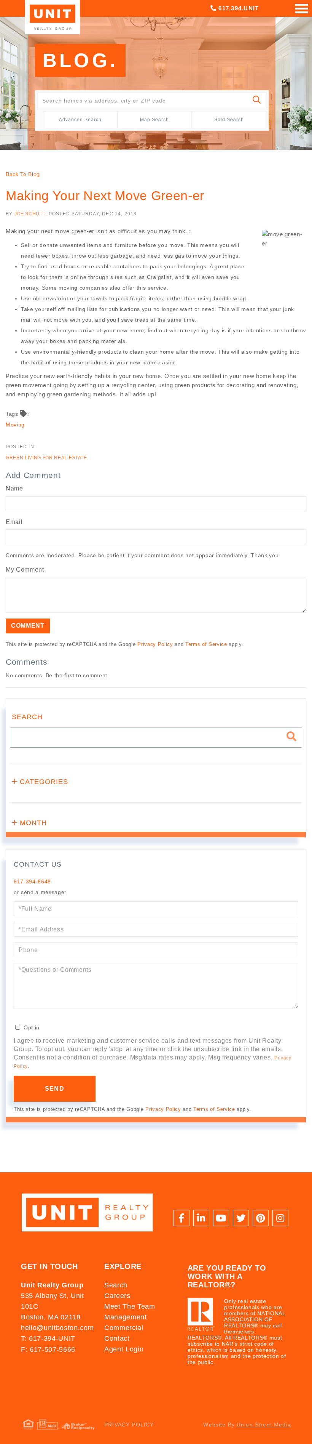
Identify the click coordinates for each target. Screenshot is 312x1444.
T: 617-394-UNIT (48, 1338)
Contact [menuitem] (117, 1338)
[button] (257, 101)
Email (14, 522)
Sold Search (229, 119)
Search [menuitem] (115, 1285)
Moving (15, 425)
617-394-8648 (32, 881)
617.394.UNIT (237, 8)
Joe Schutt (30, 213)
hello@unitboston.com (57, 1328)
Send (54, 1088)
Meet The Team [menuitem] (129, 1306)
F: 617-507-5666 (48, 1349)
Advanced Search (80, 119)
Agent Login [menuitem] (123, 1349)
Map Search (154, 119)
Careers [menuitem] (117, 1296)
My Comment (25, 569)
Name (14, 488)
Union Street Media (264, 1425)
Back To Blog (23, 174)
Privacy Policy (155, 644)
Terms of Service (206, 644)
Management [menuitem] (125, 1317)
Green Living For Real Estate (46, 457)
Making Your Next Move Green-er (105, 195)
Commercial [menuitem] (123, 1328)
